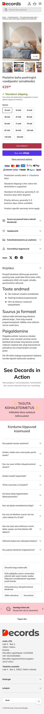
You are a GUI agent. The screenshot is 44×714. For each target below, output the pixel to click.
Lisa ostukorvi (22, 146)
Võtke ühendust (12, 595)
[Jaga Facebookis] (16, 257)
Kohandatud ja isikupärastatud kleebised (19, 588)
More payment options (22, 159)
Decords (10, 708)
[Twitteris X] (10, 257)
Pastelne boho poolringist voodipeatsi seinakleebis (19, 19)
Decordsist (28, 595)
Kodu (4, 17)
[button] (34, 3)
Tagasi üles (22, 619)
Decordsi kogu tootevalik (28, 17)
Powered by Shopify (21, 708)
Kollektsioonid (13, 17)
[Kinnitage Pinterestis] (21, 257)
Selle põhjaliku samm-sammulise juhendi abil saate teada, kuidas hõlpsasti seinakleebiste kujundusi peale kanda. (20, 577)
